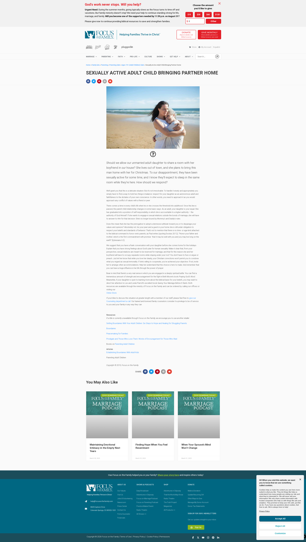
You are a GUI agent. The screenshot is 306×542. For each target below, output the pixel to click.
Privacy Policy (139, 537)
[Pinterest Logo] (213, 537)
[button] (88, 81)
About (188, 57)
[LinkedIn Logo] (218, 537)
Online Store (111, 293)
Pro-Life (133, 57)
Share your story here (168, 475)
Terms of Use (125, 537)
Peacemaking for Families (117, 333)
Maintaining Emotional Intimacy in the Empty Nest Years (105, 448)
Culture (148, 57)
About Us (121, 485)
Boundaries (111, 328)
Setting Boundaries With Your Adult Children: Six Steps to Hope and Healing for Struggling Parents (146, 323)
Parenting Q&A (114, 65)
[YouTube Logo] (203, 537)
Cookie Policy (152, 537)
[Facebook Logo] (193, 537)
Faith (120, 57)
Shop (166, 485)
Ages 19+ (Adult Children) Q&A (133, 65)
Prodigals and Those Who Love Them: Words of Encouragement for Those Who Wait (141, 339)
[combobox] (205, 56)
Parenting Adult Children (125, 344)
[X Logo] (198, 537)
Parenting (106, 57)
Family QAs (96, 65)
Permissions (165, 537)
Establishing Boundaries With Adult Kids (122, 352)
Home (88, 65)
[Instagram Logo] (208, 537)
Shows (160, 57)
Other (213, 21)
